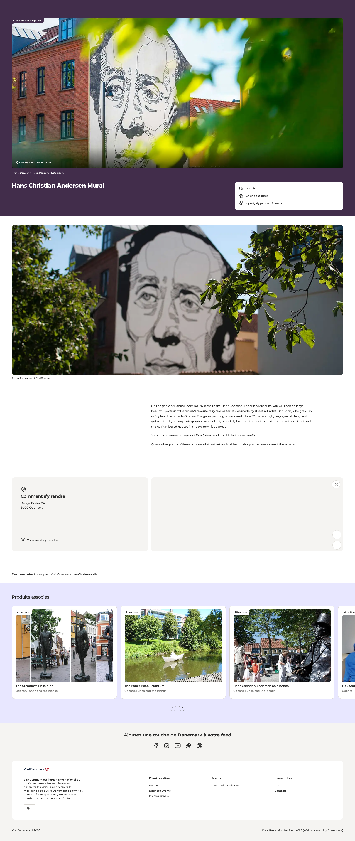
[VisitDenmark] (36, 769)
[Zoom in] (336, 534)
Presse (153, 785)
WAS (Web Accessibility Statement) (319, 830)
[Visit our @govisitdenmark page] (188, 745)
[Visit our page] (166, 745)
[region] (247, 514)
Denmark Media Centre (228, 785)
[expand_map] (336, 484)
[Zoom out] (336, 545)
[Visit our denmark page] (156, 745)
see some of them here (277, 444)
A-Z (277, 785)
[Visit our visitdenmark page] (177, 745)
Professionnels (159, 796)
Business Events (160, 790)
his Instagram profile (241, 435)
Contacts (280, 790)
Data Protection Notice (277, 830)
